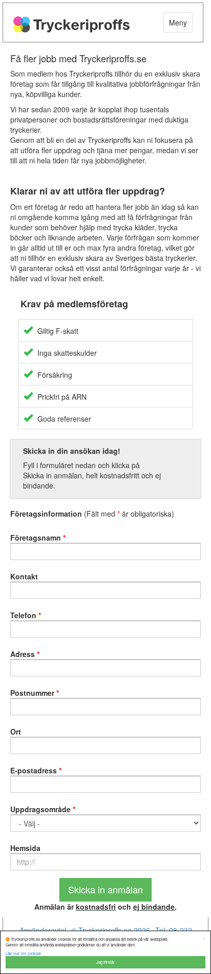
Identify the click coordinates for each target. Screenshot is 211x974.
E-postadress (35, 770)
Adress (24, 654)
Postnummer (34, 693)
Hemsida (25, 848)
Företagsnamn (38, 537)
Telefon (25, 615)
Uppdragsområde (42, 809)
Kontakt (24, 576)
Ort (15, 731)
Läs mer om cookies (23, 953)
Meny (178, 22)
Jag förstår (105, 962)
